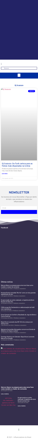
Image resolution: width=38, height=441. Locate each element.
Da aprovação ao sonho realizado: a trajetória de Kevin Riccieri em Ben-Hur (27, 399)
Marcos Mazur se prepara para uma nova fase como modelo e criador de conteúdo (17, 286)
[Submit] (19, 212)
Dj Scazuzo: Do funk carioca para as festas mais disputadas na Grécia (17, 164)
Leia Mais (5, 173)
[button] (19, 75)
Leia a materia (5, 394)
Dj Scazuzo (19, 85)
